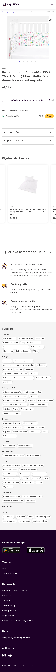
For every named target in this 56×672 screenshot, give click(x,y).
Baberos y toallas (25, 338)
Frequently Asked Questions (16, 637)
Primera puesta (9, 521)
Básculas (33, 396)
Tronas (39, 482)
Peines (15, 409)
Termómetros (27, 409)
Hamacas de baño (45, 401)
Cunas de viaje (9, 446)
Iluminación (24, 474)
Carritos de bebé (20, 432)
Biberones (40, 338)
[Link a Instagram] (4, 655)
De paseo (6, 419)
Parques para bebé (11, 482)
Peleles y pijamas (43, 517)
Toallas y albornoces (11, 413)
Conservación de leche (32, 496)
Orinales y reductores (38, 405)
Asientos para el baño (12, 392)
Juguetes (29, 369)
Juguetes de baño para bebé (15, 374)
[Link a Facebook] (16, 655)
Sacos (45, 432)
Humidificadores (10, 474)
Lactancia (6, 492)
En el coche (7, 451)
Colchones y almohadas (33, 465)
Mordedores (8, 351)
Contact (6, 600)
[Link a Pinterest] (10, 655)
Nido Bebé (36, 478)
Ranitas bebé (24, 521)
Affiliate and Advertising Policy (17, 620)
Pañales (6, 409)
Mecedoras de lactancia (13, 501)
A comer (6, 334)
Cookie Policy (8, 605)
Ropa (4, 512)
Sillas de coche (33, 456)
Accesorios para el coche (13, 456)
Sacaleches (30, 501)
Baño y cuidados (9, 388)
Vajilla (35, 351)
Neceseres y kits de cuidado (15, 405)
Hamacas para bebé (28, 470)
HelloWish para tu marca (14, 590)
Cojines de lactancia (11, 496)
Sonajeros (7, 382)
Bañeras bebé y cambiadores (15, 396)
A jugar (5, 357)
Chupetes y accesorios (30, 343)
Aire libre (7, 361)
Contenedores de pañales (14, 401)
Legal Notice (8, 615)
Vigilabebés (8, 487)
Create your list (10, 573)
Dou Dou (18, 369)
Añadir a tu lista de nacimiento (27, 100)
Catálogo (5, 12)
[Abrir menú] (52, 4)
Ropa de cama (23, 12)
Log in (5, 568)
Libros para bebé (39, 474)
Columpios (7, 369)
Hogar (13, 12)
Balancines (41, 365)
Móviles (26, 478)
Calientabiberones (10, 343)
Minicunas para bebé (11, 478)
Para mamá (7, 506)
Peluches (34, 374)
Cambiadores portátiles (34, 427)
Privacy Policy (9, 610)
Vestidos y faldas (40, 521)
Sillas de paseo (9, 436)
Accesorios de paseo (11, 423)
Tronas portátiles (25, 446)
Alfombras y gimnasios (23, 361)
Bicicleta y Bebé (30, 423)
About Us (6, 595)
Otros (46, 478)
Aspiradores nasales (32, 392)
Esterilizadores (37, 347)
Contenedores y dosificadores (15, 347)
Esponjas (31, 401)
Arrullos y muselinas (11, 465)
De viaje (5, 442)
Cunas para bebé (10, 470)
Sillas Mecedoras (43, 378)
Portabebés (35, 432)
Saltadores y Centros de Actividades (18, 378)
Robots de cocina (23, 351)
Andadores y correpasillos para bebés (18, 365)
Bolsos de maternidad (12, 427)
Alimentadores (9, 338)
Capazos (6, 432)
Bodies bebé (8, 517)
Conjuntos (21, 517)
